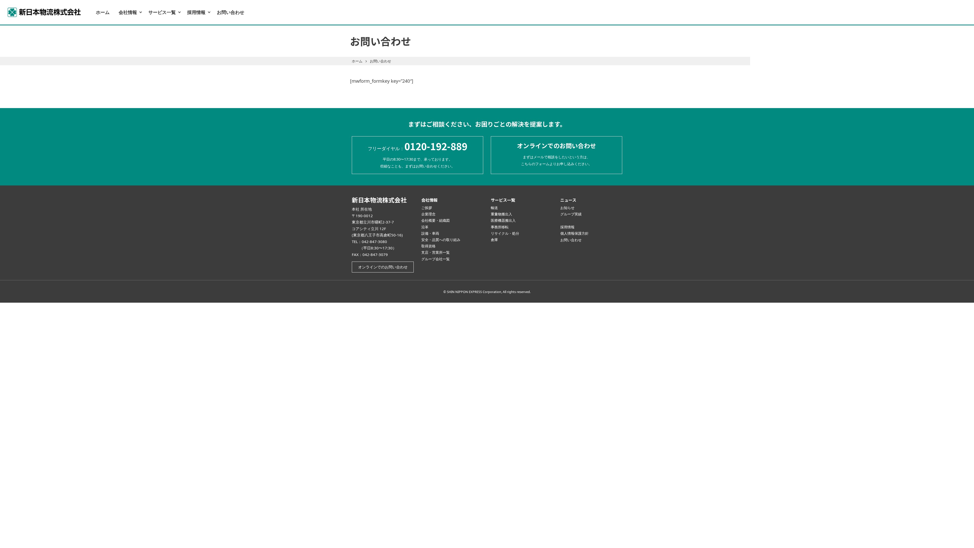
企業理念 (428, 214)
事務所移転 (500, 227)
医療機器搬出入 (503, 220)
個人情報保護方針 (574, 233)
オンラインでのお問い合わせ (383, 266)
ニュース (568, 200)
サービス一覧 (162, 12)
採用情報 (196, 12)
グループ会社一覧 (435, 258)
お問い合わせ (230, 12)
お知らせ (567, 207)
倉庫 (494, 239)
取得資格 (428, 246)
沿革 (424, 227)
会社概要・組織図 (435, 220)
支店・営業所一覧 (435, 252)
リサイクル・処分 (505, 233)
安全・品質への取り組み (440, 239)
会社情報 (128, 12)
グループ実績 (571, 214)
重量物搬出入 (501, 214)
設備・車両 (430, 233)
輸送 (494, 207)
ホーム (103, 12)
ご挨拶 (426, 207)
